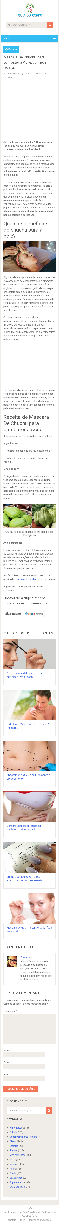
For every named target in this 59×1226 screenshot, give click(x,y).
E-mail (7, 1062)
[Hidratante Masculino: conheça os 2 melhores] (29, 705)
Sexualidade (16, 1177)
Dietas (13, 1141)
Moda (13, 1159)
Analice (25, 957)
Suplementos (17, 1182)
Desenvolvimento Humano (23, 1136)
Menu (6, 38)
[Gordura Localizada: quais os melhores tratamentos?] (29, 806)
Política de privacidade (40, 1220)
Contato (12, 1220)
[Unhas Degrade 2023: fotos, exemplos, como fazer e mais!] (29, 857)
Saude (13, 1173)
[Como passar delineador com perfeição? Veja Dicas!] (29, 654)
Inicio (22, 1220)
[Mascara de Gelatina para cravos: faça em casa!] (29, 908)
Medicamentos (17, 1155)
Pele (12, 1168)
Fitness (14, 1150)
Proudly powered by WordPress (18, 1212)
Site (5, 1074)
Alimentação (16, 1127)
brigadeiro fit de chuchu (27, 579)
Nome (7, 1050)
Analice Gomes (13, 73)
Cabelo (13, 1132)
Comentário (10, 1011)
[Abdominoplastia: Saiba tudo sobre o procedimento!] (29, 756)
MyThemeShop (29, 1215)
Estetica (12, 49)
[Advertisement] (29, 112)
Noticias (14, 1164)
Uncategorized (17, 1186)
